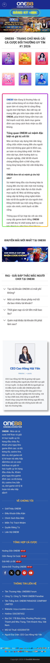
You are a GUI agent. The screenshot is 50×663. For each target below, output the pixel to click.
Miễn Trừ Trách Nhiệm (15, 523)
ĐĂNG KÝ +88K (25, 13)
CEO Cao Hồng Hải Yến (25, 368)
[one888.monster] (25, 4)
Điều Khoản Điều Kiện (15, 513)
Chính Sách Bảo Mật (14, 518)
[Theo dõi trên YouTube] (31, 573)
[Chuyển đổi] (4, 289)
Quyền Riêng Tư (12, 527)
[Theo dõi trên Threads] (18, 573)
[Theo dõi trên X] (12, 573)
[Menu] (4, 5)
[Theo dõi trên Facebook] (5, 573)
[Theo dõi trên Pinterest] (24, 573)
